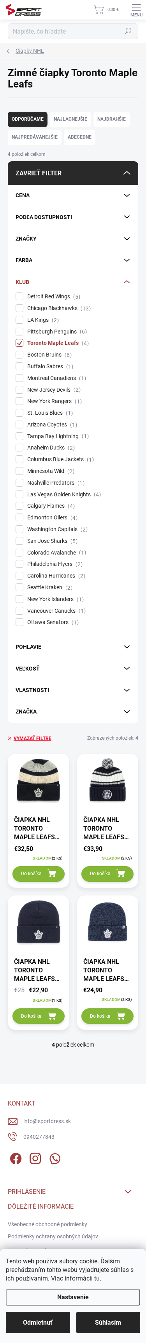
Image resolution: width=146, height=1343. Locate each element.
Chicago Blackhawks (58, 308)
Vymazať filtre (32, 738)
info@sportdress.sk (47, 1121)
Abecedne (79, 137)
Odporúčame (28, 119)
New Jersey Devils (53, 390)
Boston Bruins (48, 354)
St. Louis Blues (49, 413)
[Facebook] (14, 1157)
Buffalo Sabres (49, 366)
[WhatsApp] (53, 1157)
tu (97, 1278)
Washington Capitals (56, 529)
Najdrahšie (111, 119)
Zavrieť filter (39, 173)
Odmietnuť (38, 1322)
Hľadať (128, 31)
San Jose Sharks (51, 541)
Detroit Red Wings (52, 296)
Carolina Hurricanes (55, 576)
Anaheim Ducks (50, 447)
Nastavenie (73, 1297)
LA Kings (42, 320)
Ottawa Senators (52, 622)
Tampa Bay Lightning (57, 436)
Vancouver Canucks (55, 611)
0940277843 (39, 1137)
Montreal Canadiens (55, 378)
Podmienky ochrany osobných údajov (53, 1236)
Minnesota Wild (49, 471)
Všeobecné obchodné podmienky (47, 1224)
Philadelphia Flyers (54, 564)
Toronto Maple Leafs (57, 343)
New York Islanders (54, 599)
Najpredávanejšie (35, 137)
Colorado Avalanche (55, 552)
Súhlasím (108, 1322)
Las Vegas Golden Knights (63, 494)
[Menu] (136, 10)
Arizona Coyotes (51, 424)
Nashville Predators (55, 483)
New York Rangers (53, 401)
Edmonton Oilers (51, 517)
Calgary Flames (50, 506)
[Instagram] (34, 1157)
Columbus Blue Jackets (59, 459)
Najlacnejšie (70, 119)
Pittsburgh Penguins (56, 331)
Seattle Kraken (48, 587)
